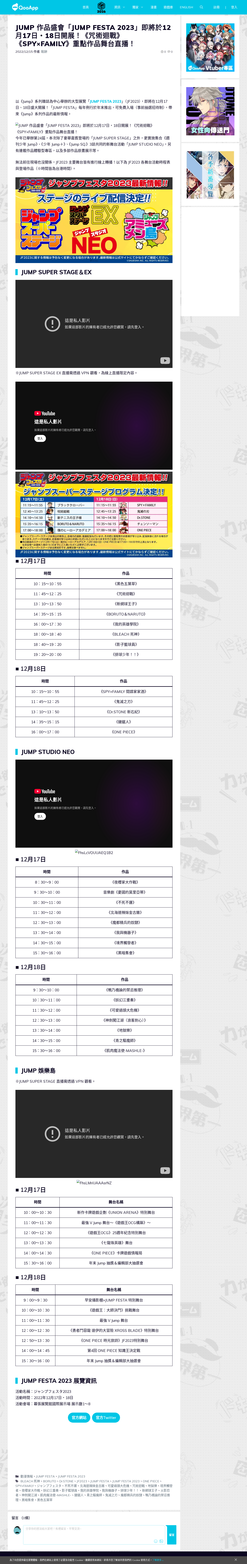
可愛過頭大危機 (118, 1486)
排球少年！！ (129, 1490)
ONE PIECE (151, 1481)
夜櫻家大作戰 (31, 1490)
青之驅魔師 (94, 1495)
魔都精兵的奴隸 (131, 1495)
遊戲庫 (168, 7)
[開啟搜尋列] (201, 7)
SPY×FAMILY (24, 1486)
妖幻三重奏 (51, 1490)
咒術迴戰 (138, 1486)
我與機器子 (109, 1490)
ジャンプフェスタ (49, 1486)
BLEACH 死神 (30, 1481)
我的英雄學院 (89, 1490)
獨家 (135, 7)
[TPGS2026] (101, 7)
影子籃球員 (69, 1490)
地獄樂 (152, 1486)
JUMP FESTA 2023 (105, 101)
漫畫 (154, 7)
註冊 (216, 7)
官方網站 (79, 1417)
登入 (234, 7)
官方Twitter (106, 1417)
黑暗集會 (28, 1500)
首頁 (86, 7)
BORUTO (49, 1481)
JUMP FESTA (45, 1476)
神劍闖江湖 (29, 1495)
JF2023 (82, 1481)
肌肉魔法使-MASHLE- (55, 1495)
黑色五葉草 (44, 1500)
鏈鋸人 (79, 1495)
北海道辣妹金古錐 (92, 1486)
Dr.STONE (66, 1481)
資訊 (117, 7)
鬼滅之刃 (111, 1495)
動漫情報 (26, 1476)
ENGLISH (186, 7)
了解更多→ (158, 1560)
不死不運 (70, 1486)
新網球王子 (149, 1490)
